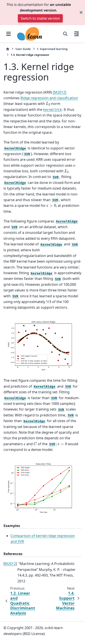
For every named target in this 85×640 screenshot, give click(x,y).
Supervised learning (52, 49)
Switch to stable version (40, 18)
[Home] (7, 49)
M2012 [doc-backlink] (10, 563)
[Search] (65, 34)
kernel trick (52, 109)
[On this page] (76, 34)
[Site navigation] (8, 34)
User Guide (23, 49)
